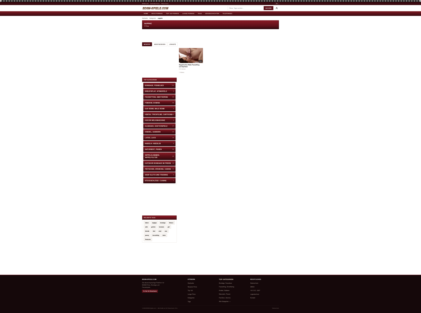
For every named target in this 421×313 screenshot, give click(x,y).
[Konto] (277, 8)
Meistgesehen (159, 44)
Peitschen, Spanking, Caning (159, 169)
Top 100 (190, 290)
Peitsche (148, 239)
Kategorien (152, 18)
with (146, 227)
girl (169, 227)
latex (164, 235)
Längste (172, 44)
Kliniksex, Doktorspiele (159, 126)
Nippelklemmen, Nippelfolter (159, 156)
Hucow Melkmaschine (159, 120)
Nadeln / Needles (159, 143)
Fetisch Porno (165, 3)
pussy (147, 235)
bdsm (147, 223)
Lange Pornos (188, 13)
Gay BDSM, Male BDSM (159, 108)
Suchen (268, 8)
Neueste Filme (192, 287)
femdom (161, 227)
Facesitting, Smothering (159, 97)
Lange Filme (191, 294)
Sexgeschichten (212, 13)
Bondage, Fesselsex (159, 85)
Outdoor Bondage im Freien (159, 163)
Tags (200, 13)
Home (146, 13)
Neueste (147, 44)
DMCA (252, 287)
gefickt (153, 227)
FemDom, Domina (159, 103)
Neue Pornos (157, 13)
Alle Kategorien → (224, 301)
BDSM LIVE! (145, 3)
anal (160, 231)
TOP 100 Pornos (172, 13)
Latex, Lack (159, 138)
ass (166, 231)
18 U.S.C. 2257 (255, 290)
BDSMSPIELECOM (155, 8)
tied (154, 231)
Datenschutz (254, 283)
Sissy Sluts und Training (159, 175)
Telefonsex (227, 13)
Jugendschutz (254, 294)
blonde (147, 231)
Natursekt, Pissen (159, 149)
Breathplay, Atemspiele (159, 91)
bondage (163, 223)
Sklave (171, 223)
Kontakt (252, 298)
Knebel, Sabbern (159, 132)
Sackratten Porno (155, 3)
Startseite (145, 18)
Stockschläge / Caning (159, 180)
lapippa (154, 223)
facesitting (156, 235)
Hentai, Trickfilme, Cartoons (159, 114)
